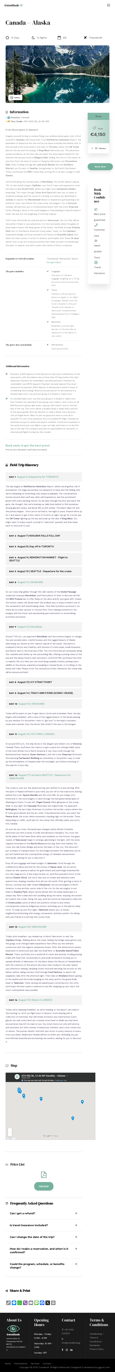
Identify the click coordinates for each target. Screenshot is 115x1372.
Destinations (20, 1363)
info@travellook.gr (71, 1342)
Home (8, 1363)
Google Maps (53, 262)
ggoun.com (104, 1367)
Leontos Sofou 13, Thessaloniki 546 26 (14, 1339)
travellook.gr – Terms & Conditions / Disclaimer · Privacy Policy (97, 1341)
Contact (47, 1363)
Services (35, 1363)
